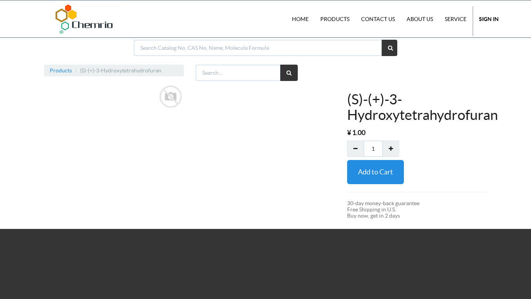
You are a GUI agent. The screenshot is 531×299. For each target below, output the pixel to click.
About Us (420, 19)
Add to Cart (375, 172)
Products (61, 70)
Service (455, 19)
